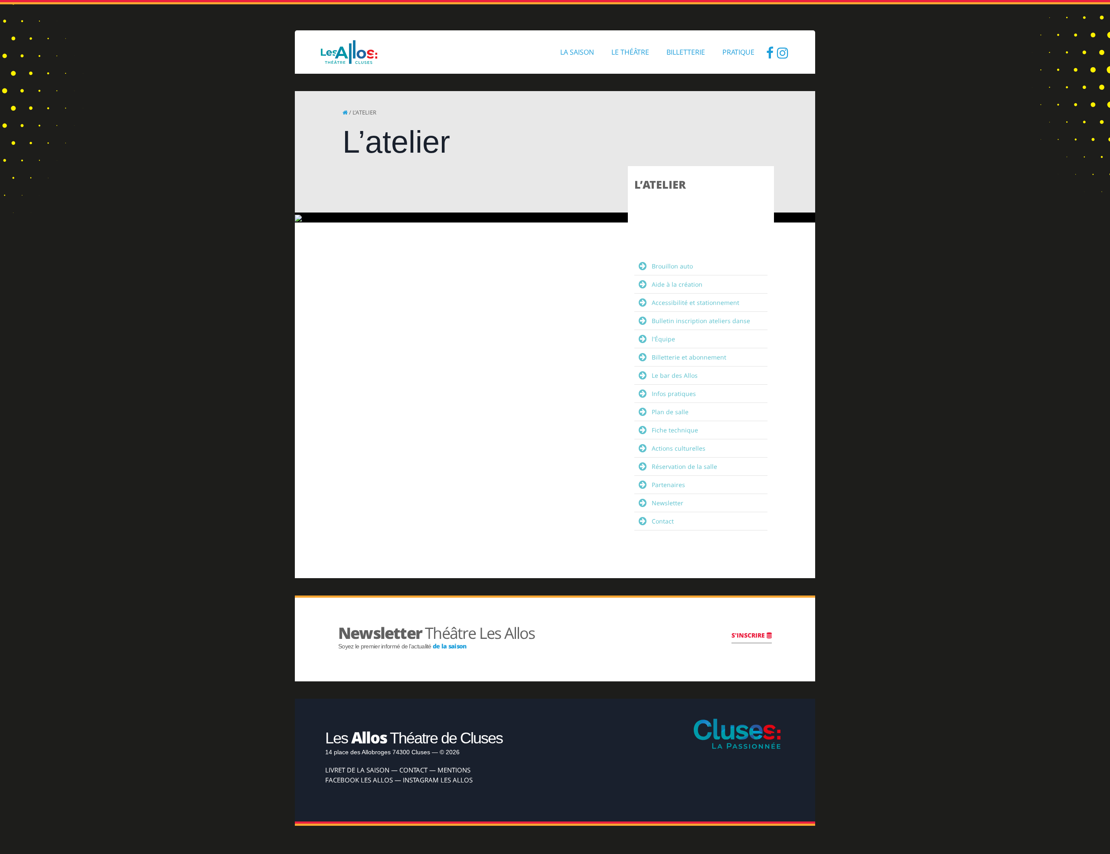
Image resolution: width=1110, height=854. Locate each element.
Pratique (738, 52)
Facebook (769, 52)
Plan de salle (670, 412)
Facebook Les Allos (359, 779)
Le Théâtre (630, 52)
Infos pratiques (674, 393)
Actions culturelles (678, 448)
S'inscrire (749, 635)
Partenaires (668, 485)
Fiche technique (675, 430)
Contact (663, 521)
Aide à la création (677, 284)
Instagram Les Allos (438, 779)
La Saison (577, 52)
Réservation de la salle (684, 466)
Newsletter (667, 503)
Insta (782, 52)
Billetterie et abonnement (689, 357)
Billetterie (685, 52)
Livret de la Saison (357, 770)
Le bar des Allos (675, 375)
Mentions (453, 770)
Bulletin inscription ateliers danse (701, 321)
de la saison (450, 646)
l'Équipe (663, 339)
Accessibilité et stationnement (695, 302)
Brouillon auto (672, 266)
